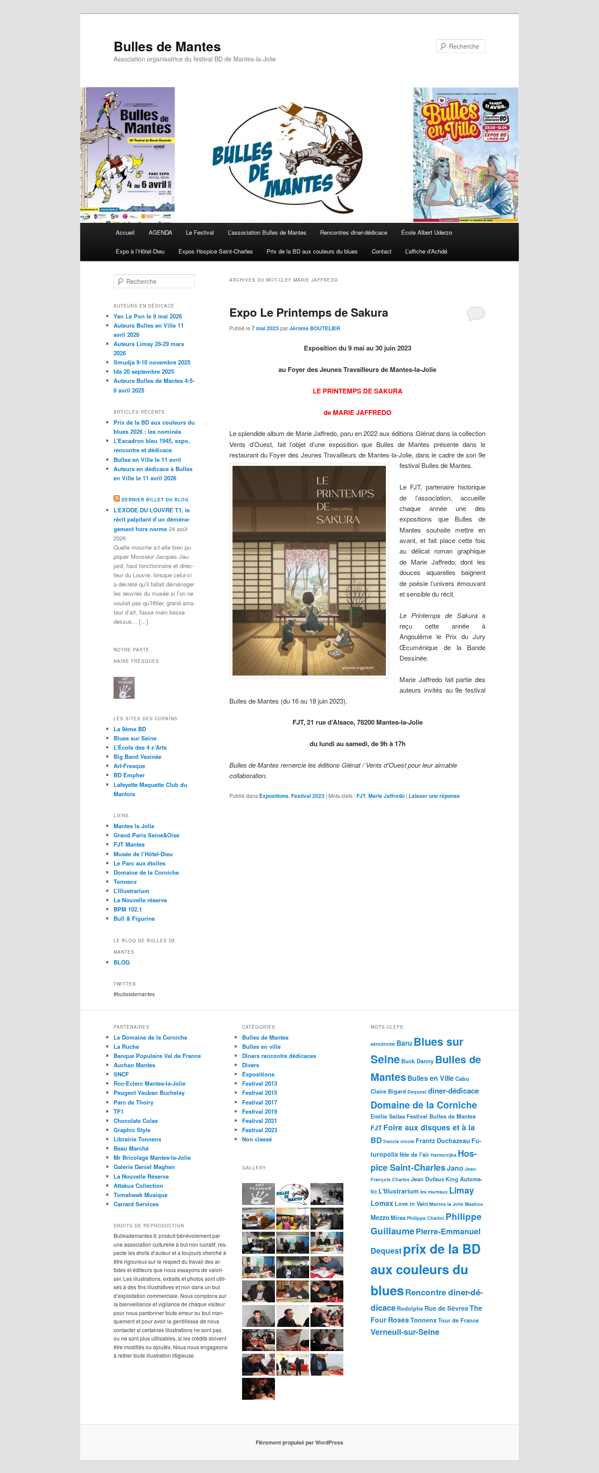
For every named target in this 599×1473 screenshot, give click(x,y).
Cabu (462, 1079)
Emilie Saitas (388, 1116)
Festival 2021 (259, 1120)
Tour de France (458, 1320)
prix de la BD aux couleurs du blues (426, 1269)
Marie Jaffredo (386, 796)
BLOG (122, 962)
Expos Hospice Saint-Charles (215, 251)
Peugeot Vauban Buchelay (149, 1092)
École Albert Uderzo (426, 232)
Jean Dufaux (427, 1179)
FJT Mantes (129, 844)
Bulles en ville (261, 1046)
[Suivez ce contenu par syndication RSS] (117, 500)
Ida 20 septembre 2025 (144, 371)
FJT (361, 796)
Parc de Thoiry (133, 1102)
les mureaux (434, 1191)
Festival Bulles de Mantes (441, 1116)
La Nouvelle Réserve (141, 1176)
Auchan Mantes (134, 1065)
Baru (404, 1043)
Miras (398, 1218)
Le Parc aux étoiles (139, 863)
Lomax (382, 1203)
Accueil (125, 232)
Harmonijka (443, 1154)
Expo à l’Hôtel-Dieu (140, 251)
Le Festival (200, 232)
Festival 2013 (259, 1083)
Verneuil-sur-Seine (405, 1331)
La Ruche (126, 1046)
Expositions (274, 796)
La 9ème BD (130, 729)
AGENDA (160, 232)
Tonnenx (423, 1320)
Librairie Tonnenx (137, 1139)
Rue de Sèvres (446, 1308)
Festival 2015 (259, 1092)
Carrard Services (136, 1204)
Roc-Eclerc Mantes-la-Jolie (149, 1083)
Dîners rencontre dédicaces (279, 1055)
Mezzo (380, 1217)
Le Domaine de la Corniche (150, 1037)
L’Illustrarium (132, 891)
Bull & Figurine (134, 918)
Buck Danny (417, 1061)
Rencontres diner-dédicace (353, 232)
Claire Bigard (388, 1091)
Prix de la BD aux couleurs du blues (312, 251)
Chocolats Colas (136, 1120)
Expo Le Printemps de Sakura (308, 312)
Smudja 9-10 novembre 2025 (152, 362)
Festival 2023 (307, 796)
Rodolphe (410, 1308)
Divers (250, 1065)
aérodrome (383, 1043)
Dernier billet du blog (155, 500)
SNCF (121, 1074)
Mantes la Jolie (134, 826)
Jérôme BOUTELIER (314, 328)
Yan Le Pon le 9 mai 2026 (148, 316)
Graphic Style (132, 1130)
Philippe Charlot (425, 1218)
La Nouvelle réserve (140, 900)
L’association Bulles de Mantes (267, 232)
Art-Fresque (129, 766)
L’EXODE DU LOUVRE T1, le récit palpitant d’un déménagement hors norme (152, 519)
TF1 (119, 1111)
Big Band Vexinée (137, 756)
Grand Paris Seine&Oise (146, 835)
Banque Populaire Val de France (157, 1055)
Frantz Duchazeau (443, 1140)
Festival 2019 (259, 1111)
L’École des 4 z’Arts (140, 747)
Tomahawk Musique (141, 1195)
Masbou (474, 1204)
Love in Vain (411, 1204)
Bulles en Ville (430, 1078)
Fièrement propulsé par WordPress (299, 1442)
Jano (455, 1168)
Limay (461, 1190)
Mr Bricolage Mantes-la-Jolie (152, 1157)
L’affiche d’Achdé (426, 251)
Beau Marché (131, 1148)
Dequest (417, 1091)
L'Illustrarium (398, 1191)
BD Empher (129, 775)
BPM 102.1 (128, 909)
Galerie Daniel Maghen (144, 1166)
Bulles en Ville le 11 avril (147, 459)
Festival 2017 (259, 1102)
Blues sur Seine (135, 738)
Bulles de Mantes (167, 45)
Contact (382, 251)
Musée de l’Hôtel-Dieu (143, 854)
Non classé (257, 1139)
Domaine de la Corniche (146, 872)
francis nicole (398, 1141)
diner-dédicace (453, 1090)
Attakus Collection (138, 1185)
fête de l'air (414, 1154)
